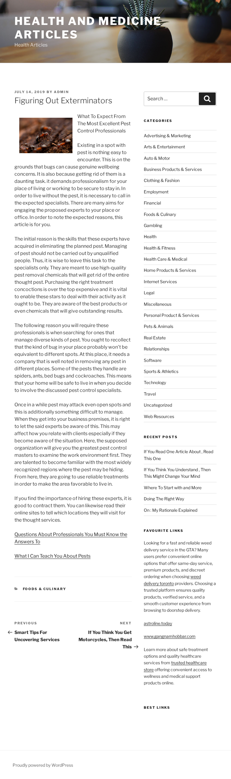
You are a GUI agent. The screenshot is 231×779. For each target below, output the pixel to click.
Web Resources (159, 416)
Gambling (153, 225)
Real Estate (155, 337)
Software (153, 360)
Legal (149, 292)
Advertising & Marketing (167, 135)
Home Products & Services (170, 270)
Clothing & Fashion (162, 180)
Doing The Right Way (164, 498)
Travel (150, 393)
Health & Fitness (159, 247)
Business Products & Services (173, 169)
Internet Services (160, 281)
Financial (152, 202)
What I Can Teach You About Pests (52, 556)
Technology (155, 382)
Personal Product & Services (171, 315)
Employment (156, 191)
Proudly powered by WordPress (43, 765)
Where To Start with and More (173, 487)
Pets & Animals (158, 326)
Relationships (156, 348)
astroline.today (158, 623)
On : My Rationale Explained (170, 510)
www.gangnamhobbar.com (170, 636)
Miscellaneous (157, 304)
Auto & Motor (157, 158)
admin (61, 92)
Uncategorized (158, 405)
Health (150, 236)
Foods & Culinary (44, 589)
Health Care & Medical (165, 259)
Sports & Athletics (161, 371)
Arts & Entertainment (164, 146)
